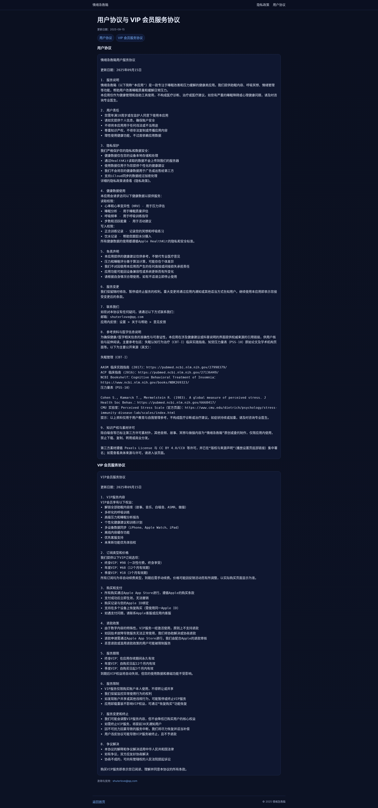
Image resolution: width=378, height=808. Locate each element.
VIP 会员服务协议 (130, 38)
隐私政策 (263, 5)
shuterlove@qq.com (125, 780)
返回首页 (99, 802)
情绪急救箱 (100, 5)
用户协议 (279, 5)
